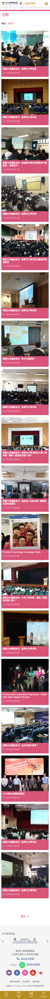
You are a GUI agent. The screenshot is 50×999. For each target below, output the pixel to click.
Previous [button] (3, 941)
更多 (25, 916)
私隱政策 (26, 982)
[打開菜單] (46, 3)
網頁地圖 (35, 982)
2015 (10, 23)
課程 (19, 997)
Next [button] (47, 941)
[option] (25, 941)
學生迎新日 (44, 996)
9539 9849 (33, 964)
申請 (31, 997)
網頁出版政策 (15, 982)
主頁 (6, 997)
